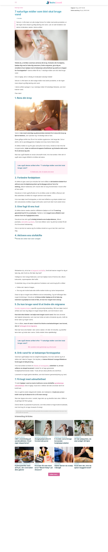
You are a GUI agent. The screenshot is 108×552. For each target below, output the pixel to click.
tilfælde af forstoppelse (41, 365)
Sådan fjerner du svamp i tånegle (63, 467)
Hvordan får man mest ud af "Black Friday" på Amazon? (44, 468)
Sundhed (76, 464)
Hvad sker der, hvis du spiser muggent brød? (82, 467)
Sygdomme (57, 464)
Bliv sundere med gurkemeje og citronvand (42, 347)
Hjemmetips (77, 437)
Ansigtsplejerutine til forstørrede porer (43, 440)
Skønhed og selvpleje (41, 437)
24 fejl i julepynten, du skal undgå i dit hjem (82, 440)
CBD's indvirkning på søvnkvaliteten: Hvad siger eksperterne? (23, 441)
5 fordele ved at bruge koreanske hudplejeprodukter (63, 441)
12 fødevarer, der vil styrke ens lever (42, 172)
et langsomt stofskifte (38, 270)
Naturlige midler (19, 7)
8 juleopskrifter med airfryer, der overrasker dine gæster (24, 468)
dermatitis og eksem (28, 222)
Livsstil (37, 464)
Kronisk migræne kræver (23, 308)
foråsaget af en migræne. (28, 326)
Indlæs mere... (54, 474)
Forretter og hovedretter (22, 464)
